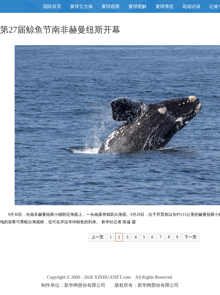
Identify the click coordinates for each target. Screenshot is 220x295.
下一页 (190, 237)
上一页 (97, 237)
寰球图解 (137, 6)
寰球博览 (164, 6)
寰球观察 (110, 6)
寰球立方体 (81, 6)
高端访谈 (191, 6)
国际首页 (52, 6)
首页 (17, 8)
